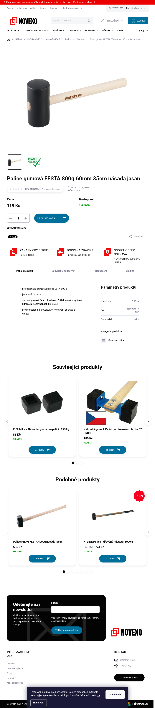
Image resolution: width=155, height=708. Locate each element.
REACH (55, 304)
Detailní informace (16, 228)
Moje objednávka (71, 8)
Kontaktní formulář (129, 677)
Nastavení (38, 702)
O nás (43, 8)
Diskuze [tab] (129, 270)
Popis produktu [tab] (24, 270)
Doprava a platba (27, 8)
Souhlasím (115, 694)
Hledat (89, 20)
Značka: (73, 190)
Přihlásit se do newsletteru (66, 630)
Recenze (11, 8)
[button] (73, 463)
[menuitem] (14, 30)
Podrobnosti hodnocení (51, 189)
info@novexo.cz (127, 660)
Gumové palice (116, 340)
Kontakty (54, 8)
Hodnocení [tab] (101, 270)
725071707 (125, 666)
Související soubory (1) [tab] (64, 270)
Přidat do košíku (46, 218)
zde (98, 695)
